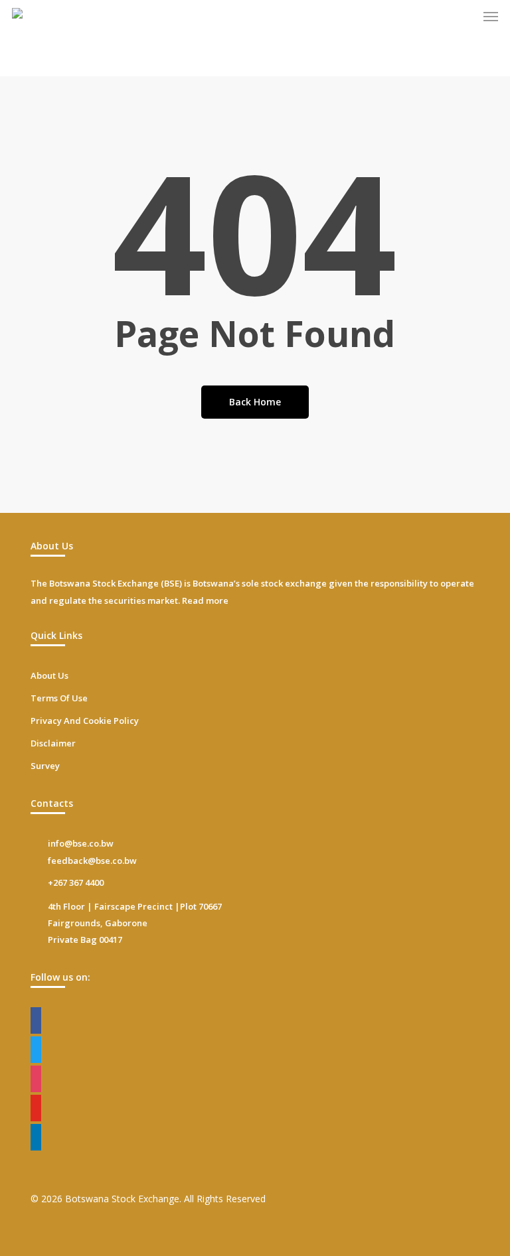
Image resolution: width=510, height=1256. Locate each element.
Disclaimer (53, 743)
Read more (205, 600)
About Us (49, 675)
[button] (490, 16)
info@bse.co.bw (81, 843)
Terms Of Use (59, 698)
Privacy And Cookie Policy (85, 721)
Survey (45, 766)
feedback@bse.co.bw (92, 861)
